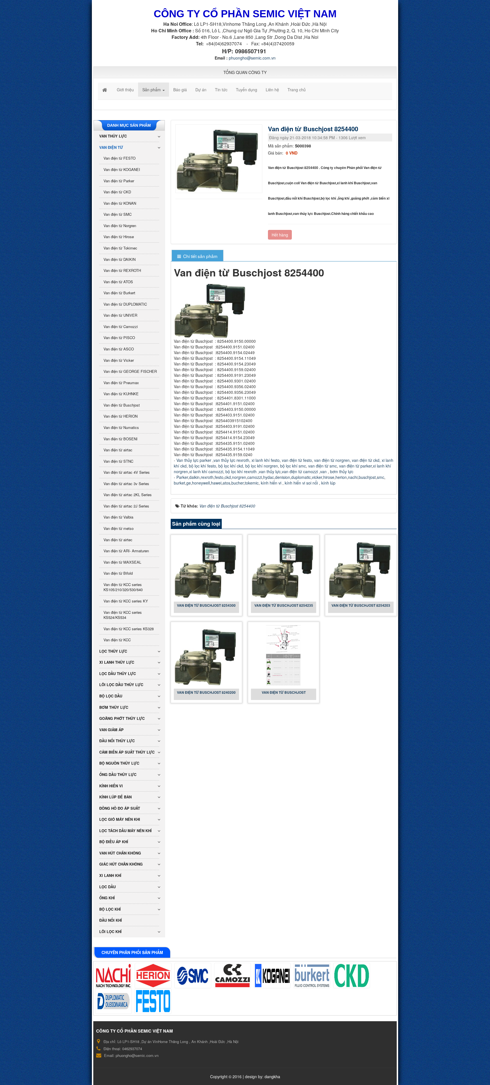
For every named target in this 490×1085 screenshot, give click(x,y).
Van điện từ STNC (118, 461)
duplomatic (301, 477)
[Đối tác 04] (232, 975)
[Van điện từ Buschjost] (284, 655)
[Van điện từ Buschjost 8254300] (206, 568)
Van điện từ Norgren (120, 225)
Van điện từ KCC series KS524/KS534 (123, 615)
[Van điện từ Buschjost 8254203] (360, 568)
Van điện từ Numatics (121, 427)
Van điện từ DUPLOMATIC (125, 304)
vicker (317, 477)
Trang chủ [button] (297, 89)
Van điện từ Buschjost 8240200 (206, 692)
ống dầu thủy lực (117, 774)
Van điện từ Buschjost (284, 692)
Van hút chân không (120, 853)
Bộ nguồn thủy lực (119, 763)
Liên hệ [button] (272, 89)
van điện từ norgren (332, 460)
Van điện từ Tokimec (120, 248)
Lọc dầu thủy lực (117, 673)
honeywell (201, 483)
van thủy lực (270, 471)
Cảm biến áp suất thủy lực (127, 752)
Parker (182, 477)
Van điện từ (111, 147)
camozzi (254, 477)
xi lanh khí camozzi (206, 471)
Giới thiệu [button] (125, 89)
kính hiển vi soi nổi (302, 483)
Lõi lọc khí (110, 931)
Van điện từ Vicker (119, 360)
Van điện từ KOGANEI (122, 169)
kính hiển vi (271, 483)
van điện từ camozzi (300, 471)
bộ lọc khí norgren (261, 466)
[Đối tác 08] (113, 1001)
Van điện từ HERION (121, 416)
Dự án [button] (200, 89)
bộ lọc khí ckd (230, 466)
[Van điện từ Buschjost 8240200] (206, 655)
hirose (328, 477)
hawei (216, 483)
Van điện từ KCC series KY (126, 601)
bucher (237, 483)
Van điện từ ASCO (119, 349)
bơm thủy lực (341, 471)
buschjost (367, 477)
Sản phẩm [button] (152, 89)
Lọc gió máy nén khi (119, 819)
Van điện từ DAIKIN (120, 259)
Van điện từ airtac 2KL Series (128, 494)
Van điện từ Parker (119, 180)
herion (341, 477)
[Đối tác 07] (351, 975)
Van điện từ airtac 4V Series (127, 472)
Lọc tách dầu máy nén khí (125, 830)
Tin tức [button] (221, 89)
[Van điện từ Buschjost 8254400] (219, 158)
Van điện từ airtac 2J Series (126, 506)
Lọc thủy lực (113, 651)
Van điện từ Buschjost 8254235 (283, 605)
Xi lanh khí (110, 875)
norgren (239, 477)
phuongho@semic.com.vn (252, 58)
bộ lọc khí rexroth (241, 471)
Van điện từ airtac (118, 449)
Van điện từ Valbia (118, 517)
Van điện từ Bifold (118, 573)
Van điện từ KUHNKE (121, 393)
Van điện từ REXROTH (122, 270)
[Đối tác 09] (153, 1001)
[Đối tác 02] (153, 975)
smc (380, 477)
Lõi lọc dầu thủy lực (121, 684)
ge (188, 483)
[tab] (197, 256)
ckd (228, 477)
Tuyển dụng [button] (246, 89)
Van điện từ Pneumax (121, 382)
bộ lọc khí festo (202, 466)
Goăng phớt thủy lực (122, 718)
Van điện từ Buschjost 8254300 (206, 605)
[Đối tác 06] (312, 975)
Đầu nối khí (110, 920)
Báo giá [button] (180, 89)
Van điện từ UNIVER (120, 315)
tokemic (252, 483)
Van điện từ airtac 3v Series (126, 483)
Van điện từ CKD (117, 191)
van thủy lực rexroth (231, 460)
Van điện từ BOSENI (121, 438)
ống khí (107, 897)
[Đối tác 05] (272, 975)
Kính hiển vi (111, 785)
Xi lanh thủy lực (116, 662)
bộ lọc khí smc (293, 466)
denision (282, 477)
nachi (353, 477)
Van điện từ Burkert (119, 292)
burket (179, 483)
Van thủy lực (113, 136)
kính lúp (329, 483)
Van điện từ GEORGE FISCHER (130, 371)
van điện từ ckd (365, 460)
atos (226, 483)
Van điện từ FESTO (120, 158)
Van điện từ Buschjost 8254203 (360, 605)
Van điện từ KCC (117, 639)
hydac (268, 477)
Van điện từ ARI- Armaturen (126, 550)
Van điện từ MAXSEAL (122, 562)
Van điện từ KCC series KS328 (129, 628)
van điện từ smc (322, 466)
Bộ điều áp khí (113, 841)
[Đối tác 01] (113, 975)
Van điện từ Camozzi (121, 326)
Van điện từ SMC (118, 214)
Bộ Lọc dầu (110, 696)
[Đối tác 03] (193, 975)
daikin (194, 477)
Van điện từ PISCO (119, 337)
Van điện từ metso (119, 528)
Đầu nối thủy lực (117, 740)
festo (219, 477)
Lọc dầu (107, 886)
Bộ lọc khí (110, 909)
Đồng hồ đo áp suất (119, 808)
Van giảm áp (111, 729)
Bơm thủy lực (113, 707)
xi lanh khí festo (266, 460)
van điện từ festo (297, 460)
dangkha (272, 1076)
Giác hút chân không (121, 864)
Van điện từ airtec (118, 539)
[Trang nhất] (105, 90)
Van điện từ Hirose (119, 236)
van (323, 471)
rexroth (207, 477)
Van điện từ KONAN (120, 203)
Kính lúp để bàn (115, 797)
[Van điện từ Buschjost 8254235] (283, 568)
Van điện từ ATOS (118, 281)
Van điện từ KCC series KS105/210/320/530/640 (123, 587)
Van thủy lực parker (193, 460)
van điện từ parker (355, 466)
